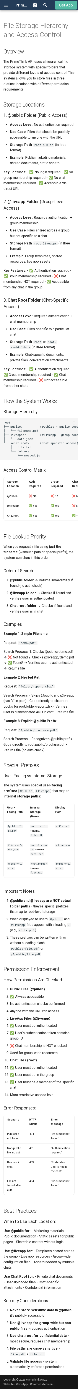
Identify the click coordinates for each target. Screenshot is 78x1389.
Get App (66, 5)
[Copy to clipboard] (73, 422)
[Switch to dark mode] (35, 5)
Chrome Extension (41, 1384)
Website (8, 1384)
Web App (22, 1384)
